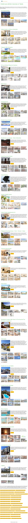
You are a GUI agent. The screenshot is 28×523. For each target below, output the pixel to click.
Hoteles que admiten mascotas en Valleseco (5, 518)
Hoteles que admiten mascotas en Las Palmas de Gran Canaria (8, 490)
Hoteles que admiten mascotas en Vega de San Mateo (7, 512)
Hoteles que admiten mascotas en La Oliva (16, 497)
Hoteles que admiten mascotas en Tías (15, 501)
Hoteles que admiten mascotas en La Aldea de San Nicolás (20, 512)
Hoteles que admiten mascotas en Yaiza (17, 505)
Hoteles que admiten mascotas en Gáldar (5, 499)
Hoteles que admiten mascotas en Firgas (5, 514)
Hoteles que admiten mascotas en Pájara (5, 501)
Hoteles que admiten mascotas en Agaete (5, 516)
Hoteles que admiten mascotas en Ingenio (5, 497)
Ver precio (12, 72)
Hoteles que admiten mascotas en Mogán (5, 503)
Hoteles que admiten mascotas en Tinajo (15, 514)
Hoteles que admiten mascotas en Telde (20, 490)
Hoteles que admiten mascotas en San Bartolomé (16, 503)
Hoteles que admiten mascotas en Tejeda (16, 518)
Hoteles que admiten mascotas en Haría (15, 516)
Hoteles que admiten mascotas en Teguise (16, 499)
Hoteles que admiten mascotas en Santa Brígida (6, 505)
